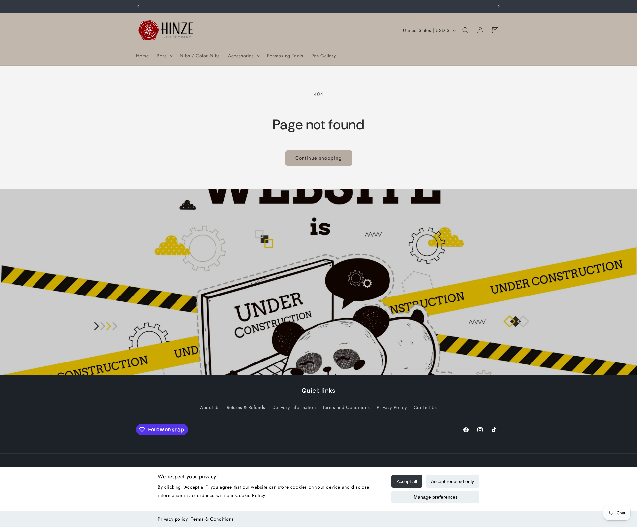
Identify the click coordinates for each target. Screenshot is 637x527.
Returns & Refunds (246, 407)
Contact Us (425, 407)
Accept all (407, 481)
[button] (164, 56)
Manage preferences (436, 497)
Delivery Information (294, 407)
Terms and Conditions (346, 407)
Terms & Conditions (212, 519)
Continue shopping (318, 158)
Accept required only (452, 481)
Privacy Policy (392, 407)
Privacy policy (173, 519)
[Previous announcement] (138, 6)
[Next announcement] (498, 6)
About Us (210, 407)
